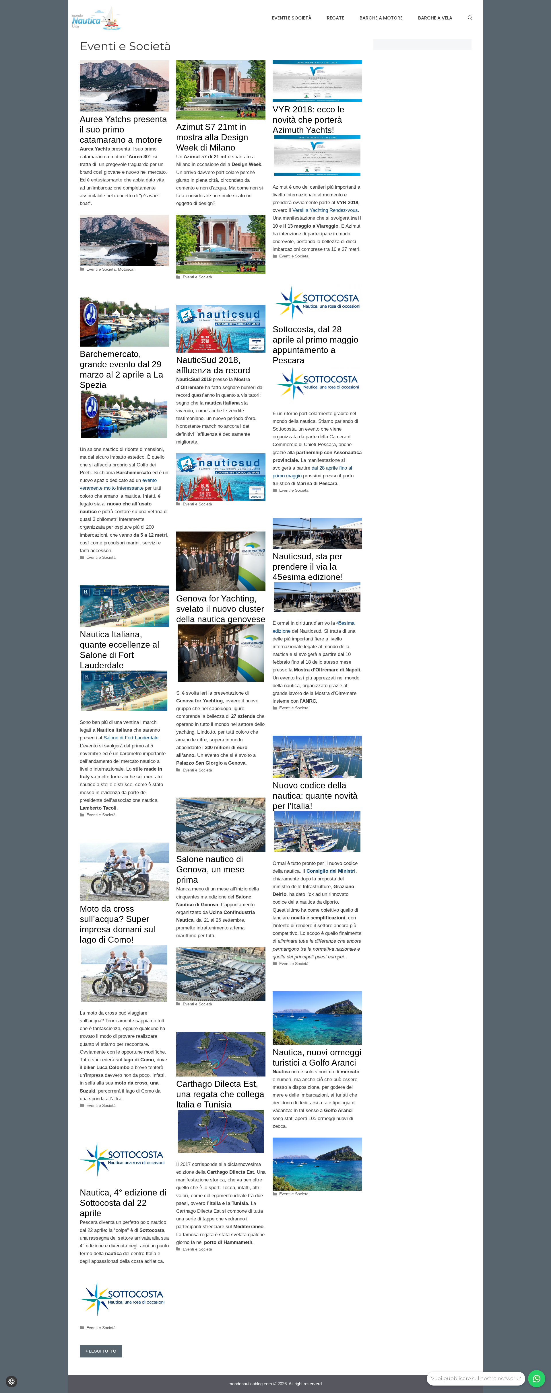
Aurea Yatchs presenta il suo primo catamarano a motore (123, 129)
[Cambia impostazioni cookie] (11, 1381)
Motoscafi (126, 269)
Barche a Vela (435, 18)
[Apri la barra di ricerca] (470, 18)
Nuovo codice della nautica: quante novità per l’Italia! (315, 796)
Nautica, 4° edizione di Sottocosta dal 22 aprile (123, 1203)
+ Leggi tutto (101, 1351)
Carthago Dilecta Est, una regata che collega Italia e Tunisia (220, 1094)
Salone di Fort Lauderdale (131, 738)
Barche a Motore (381, 18)
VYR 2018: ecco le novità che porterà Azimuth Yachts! (308, 120)
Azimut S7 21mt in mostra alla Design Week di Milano (212, 137)
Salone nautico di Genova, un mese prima (210, 869)
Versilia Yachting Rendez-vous (325, 210)
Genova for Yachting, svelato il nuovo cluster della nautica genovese (220, 609)
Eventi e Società (291, 18)
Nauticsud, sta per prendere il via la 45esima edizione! (308, 567)
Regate (335, 18)
